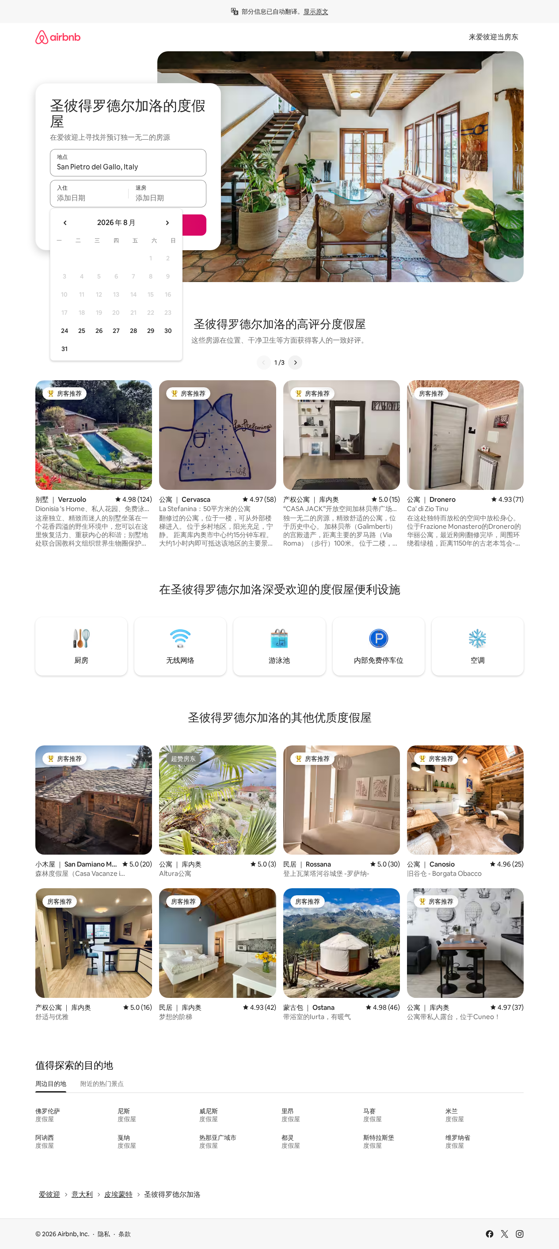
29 (150, 331)
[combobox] (128, 166)
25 (81, 331)
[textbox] (89, 197)
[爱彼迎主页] (57, 37)
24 (64, 331)
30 (168, 331)
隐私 (104, 1234)
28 (133, 331)
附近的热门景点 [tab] (102, 1084)
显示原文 (316, 11)
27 (116, 331)
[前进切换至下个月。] (167, 222)
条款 (124, 1234)
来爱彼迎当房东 (493, 37)
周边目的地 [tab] (50, 1084)
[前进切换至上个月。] (65, 222)
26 (99, 331)
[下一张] (295, 362)
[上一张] (264, 362)
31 (64, 349)
